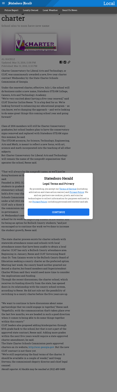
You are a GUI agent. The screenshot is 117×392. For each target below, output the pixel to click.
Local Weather (50, 10)
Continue (58, 212)
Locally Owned (30, 10)
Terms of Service (67, 188)
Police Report (11, 10)
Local (109, 3)
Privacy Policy (77, 192)
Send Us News (69, 10)
